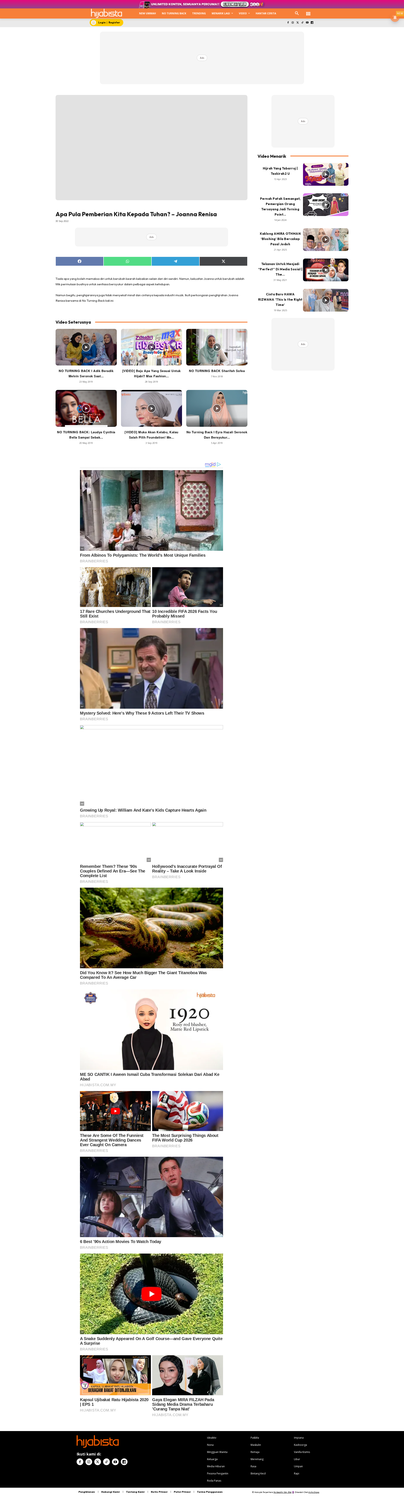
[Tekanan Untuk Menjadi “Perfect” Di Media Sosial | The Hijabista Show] (325, 270)
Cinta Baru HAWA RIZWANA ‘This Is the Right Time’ (280, 299)
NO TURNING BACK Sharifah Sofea (217, 370)
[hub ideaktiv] (308, 11)
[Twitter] (297, 22)
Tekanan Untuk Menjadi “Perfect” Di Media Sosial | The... (280, 269)
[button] (297, 13)
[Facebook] (288, 22)
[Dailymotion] (312, 22)
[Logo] (106, 13)
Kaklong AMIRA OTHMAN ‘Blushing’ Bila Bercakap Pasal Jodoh (280, 239)
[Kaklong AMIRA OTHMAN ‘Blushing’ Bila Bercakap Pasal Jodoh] (325, 239)
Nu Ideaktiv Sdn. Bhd (282, 1492)
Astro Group (313, 1492)
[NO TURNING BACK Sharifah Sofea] (216, 347)
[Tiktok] (302, 22)
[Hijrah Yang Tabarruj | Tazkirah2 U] (325, 174)
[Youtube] (307, 22)
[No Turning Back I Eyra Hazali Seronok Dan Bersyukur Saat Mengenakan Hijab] (216, 408)
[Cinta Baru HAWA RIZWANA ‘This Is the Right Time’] (325, 300)
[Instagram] (292, 22)
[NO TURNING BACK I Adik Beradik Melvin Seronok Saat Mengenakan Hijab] (86, 347)
